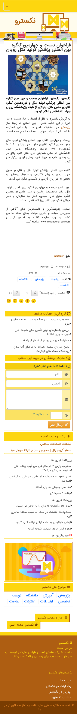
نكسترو (25, 20)
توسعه (16, 595)
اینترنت (55, 279)
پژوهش (65, 127)
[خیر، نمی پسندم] (16, 293)
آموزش (48, 595)
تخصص (64, 601)
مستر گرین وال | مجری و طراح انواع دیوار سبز (41, 450)
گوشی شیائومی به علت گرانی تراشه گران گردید (43, 522)
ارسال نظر (57, 424)
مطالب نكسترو (61, 697)
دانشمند (65, 285)
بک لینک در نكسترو (58, 686)
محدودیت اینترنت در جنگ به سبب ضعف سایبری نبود (40, 322)
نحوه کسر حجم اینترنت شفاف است (49, 529)
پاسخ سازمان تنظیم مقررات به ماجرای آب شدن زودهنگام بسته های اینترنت (41, 349)
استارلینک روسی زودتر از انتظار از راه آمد (45, 341)
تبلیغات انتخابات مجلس (55, 444)
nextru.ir (59, 256)
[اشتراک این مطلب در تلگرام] (33, 301)
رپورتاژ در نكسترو (60, 691)
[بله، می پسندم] (34, 293)
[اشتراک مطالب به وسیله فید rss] (8, 301)
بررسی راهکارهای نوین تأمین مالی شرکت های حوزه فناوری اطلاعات (42, 332)
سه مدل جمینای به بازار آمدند (53, 487)
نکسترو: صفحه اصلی (22, 625)
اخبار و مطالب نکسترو (51, 618)
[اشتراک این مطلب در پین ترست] (15, 301)
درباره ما (65, 680)
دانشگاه (23, 279)
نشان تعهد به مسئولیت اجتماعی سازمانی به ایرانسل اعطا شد (40, 479)
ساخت (14, 601)
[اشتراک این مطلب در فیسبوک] (27, 301)
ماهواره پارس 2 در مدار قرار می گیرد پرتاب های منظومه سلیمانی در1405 (42, 468)
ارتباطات (46, 601)
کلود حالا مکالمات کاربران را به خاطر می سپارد (43, 506)
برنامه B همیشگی (60, 493)
